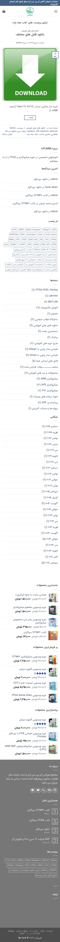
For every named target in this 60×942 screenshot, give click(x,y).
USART (14, 244)
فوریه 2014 (53, 527)
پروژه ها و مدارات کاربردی (45, 408)
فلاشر (8, 264)
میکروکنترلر (37, 269)
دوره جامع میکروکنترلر (30, 870)
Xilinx (36, 249)
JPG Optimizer (42, 131)
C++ (7, 860)
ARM (21, 229)
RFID (54, 244)
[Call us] (43, 790)
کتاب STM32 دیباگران (36, 195)
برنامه (24, 131)
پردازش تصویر (12, 269)
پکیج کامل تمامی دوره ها (46, 875)
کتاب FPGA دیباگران (39, 820)
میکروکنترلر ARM (49, 379)
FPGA (54, 239)
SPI (29, 244)
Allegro (46, 229)
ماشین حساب (44, 134)
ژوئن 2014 (53, 515)
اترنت (29, 249)
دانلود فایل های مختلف (30, 34)
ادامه (30, 117)
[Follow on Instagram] (54, 790)
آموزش (22, 933)
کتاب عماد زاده (32, 134)
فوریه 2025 (52, 432)
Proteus (19, 865)
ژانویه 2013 (52, 551)
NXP (40, 865)
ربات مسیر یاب (50, 259)
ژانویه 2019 (53, 456)
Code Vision (50, 234)
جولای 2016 (52, 480)
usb (6, 244)
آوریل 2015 (52, 497)
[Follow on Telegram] (32, 790)
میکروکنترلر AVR (49, 385)
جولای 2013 (52, 539)
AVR (14, 229)
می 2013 (53, 545)
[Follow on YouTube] (38, 790)
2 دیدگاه (44, 814)
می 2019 (54, 450)
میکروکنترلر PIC (50, 390)
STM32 (53, 870)
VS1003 (45, 249)
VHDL (53, 249)
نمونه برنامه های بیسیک (45, 396)
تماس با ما (34, 931)
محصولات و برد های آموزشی (43, 373)
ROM (36, 244)
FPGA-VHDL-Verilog (47, 290)
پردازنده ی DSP (50, 402)
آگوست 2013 (51, 533)
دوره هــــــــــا (33, 933)
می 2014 (54, 521)
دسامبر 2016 (52, 468)
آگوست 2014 (52, 503)
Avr (13, 860)
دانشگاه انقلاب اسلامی (46, 319)
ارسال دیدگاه (7, 134)
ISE (41, 239)
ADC (54, 229)
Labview (53, 296)
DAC (40, 234)
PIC (18, 239)
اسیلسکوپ (52, 254)
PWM (11, 239)
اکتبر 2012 (53, 557)
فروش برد (29, 264)
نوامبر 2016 (52, 474)
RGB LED (45, 244)
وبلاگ (42, 931)
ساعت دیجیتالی (35, 259)
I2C (47, 239)
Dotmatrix (31, 234)
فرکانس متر (17, 264)
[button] (56, 11)
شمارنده (39, 264)
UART (22, 244)
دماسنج (16, 254)
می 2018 (54, 462)
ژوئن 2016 (53, 486)
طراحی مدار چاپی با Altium (44, 355)
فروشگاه (11, 931)
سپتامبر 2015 (51, 491)
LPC (46, 865)
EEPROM (14, 234)
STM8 (10, 865)
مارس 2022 (52, 444)
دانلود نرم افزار (41, 179)
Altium (45, 860)
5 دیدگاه (45, 833)
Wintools (54, 131)
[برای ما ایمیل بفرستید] (49, 790)
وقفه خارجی (25, 269)
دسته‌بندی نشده (50, 331)
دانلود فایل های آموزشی (30, 30)
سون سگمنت (51, 264)
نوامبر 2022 (52, 438)
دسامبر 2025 (52, 426)
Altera (53, 860)
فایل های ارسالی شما (47, 361)
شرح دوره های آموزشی (46, 343)
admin (19, 42)
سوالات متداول (22, 931)
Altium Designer (33, 229)
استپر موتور (19, 249)
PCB (24, 239)
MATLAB (33, 239)
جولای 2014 (52, 509)
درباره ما (50, 931)
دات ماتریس (27, 254)
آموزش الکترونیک (49, 308)
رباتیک (54, 337)
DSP (22, 234)
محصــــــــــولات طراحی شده (41, 367)
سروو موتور (21, 259)
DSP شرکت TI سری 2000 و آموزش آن (31, 839)
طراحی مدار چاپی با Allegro (43, 349)
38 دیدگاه (44, 843)
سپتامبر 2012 (52, 563)
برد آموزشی (39, 254)
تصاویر (54, 314)
